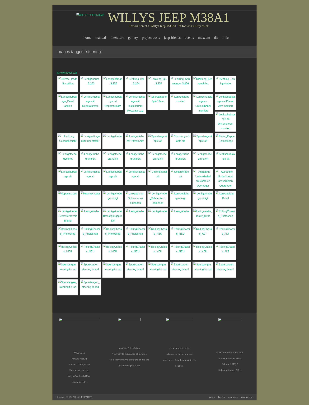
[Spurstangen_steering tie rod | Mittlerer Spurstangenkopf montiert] (90, 269)
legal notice (233, 397)
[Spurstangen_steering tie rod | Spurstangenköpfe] (67, 269)
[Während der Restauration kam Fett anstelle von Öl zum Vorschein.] (67, 159)
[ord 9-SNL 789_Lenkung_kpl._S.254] (135, 84)
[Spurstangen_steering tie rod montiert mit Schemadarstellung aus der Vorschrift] (225, 269)
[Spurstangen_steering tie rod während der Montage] (90, 287)
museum (204, 37)
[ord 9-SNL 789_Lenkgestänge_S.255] (112, 84)
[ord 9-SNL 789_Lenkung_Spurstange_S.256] (180, 84)
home (87, 37)
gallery (133, 37)
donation (221, 397)
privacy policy (247, 397)
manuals (101, 37)
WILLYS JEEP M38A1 (168, 17)
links (226, 37)
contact (212, 397)
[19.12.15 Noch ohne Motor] (225, 216)
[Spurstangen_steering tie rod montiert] (203, 269)
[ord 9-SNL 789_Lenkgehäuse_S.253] (90, 84)
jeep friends (172, 37)
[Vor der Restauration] (203, 234)
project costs (151, 37)
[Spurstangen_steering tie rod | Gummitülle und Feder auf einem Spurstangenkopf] (135, 269)
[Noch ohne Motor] (135, 234)
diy (216, 37)
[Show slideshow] (66, 72)
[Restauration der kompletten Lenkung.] (203, 84)
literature (117, 37)
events (189, 37)
